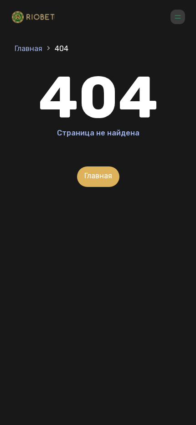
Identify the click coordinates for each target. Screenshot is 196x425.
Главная (28, 48)
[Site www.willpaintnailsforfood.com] (34, 18)
